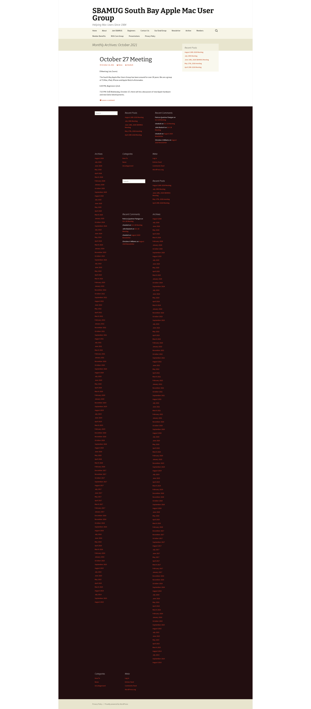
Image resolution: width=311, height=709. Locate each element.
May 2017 (98, 497)
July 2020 (98, 376)
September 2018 (101, 444)
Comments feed (158, 166)
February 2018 (100, 467)
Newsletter (176, 30)
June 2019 (98, 418)
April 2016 (98, 546)
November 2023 (100, 252)
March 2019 (99, 425)
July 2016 (98, 534)
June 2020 (98, 380)
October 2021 (100, 331)
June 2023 (98, 267)
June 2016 (98, 538)
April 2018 (98, 459)
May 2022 (98, 309)
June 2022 (98, 305)
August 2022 (99, 301)
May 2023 (98, 271)
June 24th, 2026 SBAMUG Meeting (197, 60)
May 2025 (98, 207)
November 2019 (100, 403)
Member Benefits (99, 36)
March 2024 (99, 245)
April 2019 (98, 421)
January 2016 (99, 557)
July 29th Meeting (191, 56)
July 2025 (98, 200)
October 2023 (100, 256)
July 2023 (98, 263)
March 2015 (99, 587)
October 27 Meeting (126, 59)
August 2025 (99, 196)
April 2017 (98, 500)
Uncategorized (127, 166)
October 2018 (100, 440)
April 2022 (98, 312)
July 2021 (98, 342)
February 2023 (100, 282)
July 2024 (98, 230)
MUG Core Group (117, 36)
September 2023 (101, 260)
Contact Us (145, 30)
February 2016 (100, 553)
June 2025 (98, 203)
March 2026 (99, 177)
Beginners (131, 30)
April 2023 (98, 275)
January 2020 (99, 399)
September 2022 (101, 297)
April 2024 (98, 241)
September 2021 (101, 335)
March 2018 (99, 463)
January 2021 (99, 358)
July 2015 (98, 572)
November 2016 (100, 519)
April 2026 (98, 173)
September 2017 (101, 482)
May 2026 (98, 169)
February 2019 (100, 429)
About (104, 30)
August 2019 (99, 410)
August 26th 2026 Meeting (194, 52)
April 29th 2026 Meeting (193, 67)
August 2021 (99, 339)
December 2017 (100, 470)
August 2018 (99, 448)
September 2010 (101, 598)
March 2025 (99, 215)
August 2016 (99, 530)
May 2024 (98, 237)
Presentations (134, 36)
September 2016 (101, 527)
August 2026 (99, 158)
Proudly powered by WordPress (116, 704)
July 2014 (98, 594)
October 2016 (100, 523)
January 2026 (99, 185)
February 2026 (100, 181)
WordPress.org (158, 169)
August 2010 (99, 602)
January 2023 (99, 286)
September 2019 (101, 406)
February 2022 (100, 320)
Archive (188, 30)
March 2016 (99, 549)
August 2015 (99, 568)
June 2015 (98, 576)
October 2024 (100, 222)
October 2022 (100, 294)
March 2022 (99, 316)
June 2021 (98, 346)
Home (94, 30)
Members (199, 30)
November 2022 (100, 290)
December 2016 (100, 515)
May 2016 (98, 542)
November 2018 (100, 436)
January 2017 (99, 512)
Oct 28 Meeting (160, 120)
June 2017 (98, 493)
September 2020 (101, 369)
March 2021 (99, 350)
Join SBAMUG (117, 30)
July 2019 (98, 414)
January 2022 (99, 324)
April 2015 (98, 583)
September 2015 (101, 564)
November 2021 (100, 327)
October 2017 (100, 478)
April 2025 (98, 211)
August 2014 (99, 591)
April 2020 (98, 388)
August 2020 (99, 373)
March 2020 (99, 391)
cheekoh (130, 65)
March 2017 (99, 504)
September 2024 (101, 226)
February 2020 (100, 395)
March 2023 (99, 279)
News (120, 65)
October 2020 (100, 365)
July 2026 (98, 162)
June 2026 (98, 166)
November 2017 (100, 474)
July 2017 (98, 489)
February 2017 (100, 508)
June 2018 (98, 452)
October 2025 (100, 188)
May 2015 (98, 579)
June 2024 (98, 233)
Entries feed (157, 162)
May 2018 (98, 455)
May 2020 (98, 384)
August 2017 (99, 485)
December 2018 (100, 433)
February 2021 (100, 354)
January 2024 (99, 248)
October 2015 (100, 561)
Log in (155, 158)
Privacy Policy (150, 36)
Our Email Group (160, 30)
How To (125, 158)
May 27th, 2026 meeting (193, 63)
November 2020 (100, 361)
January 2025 (99, 218)
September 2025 (101, 192)
